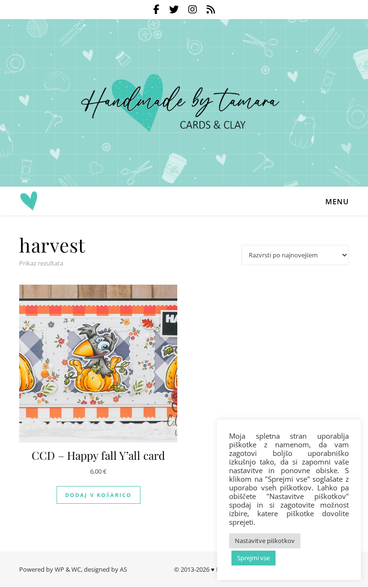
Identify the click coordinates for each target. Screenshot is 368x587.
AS (123, 569)
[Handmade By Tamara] (184, 103)
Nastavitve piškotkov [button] (265, 540)
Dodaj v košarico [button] (98, 494)
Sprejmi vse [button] (253, 558)
